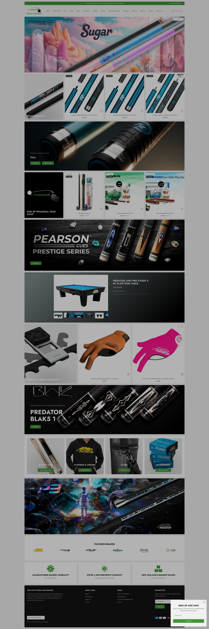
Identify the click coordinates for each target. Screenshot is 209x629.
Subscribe (189, 621)
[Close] (204, 602)
